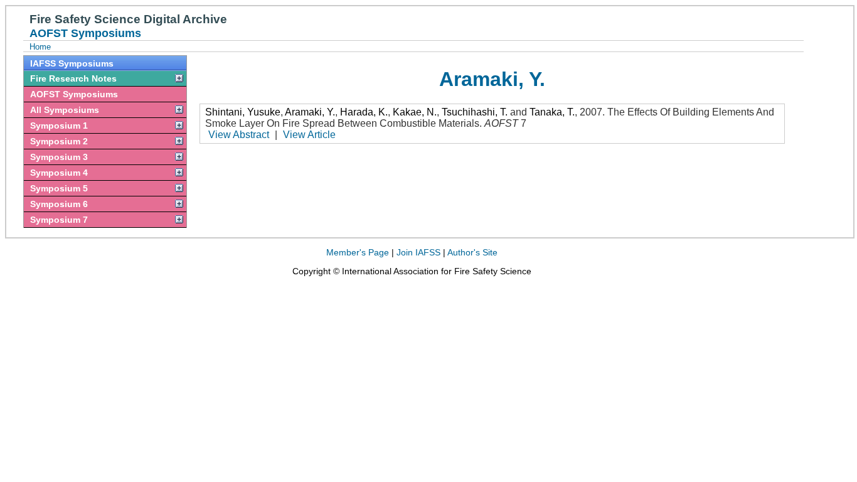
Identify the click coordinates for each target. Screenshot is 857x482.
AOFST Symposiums (74, 94)
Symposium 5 (59, 188)
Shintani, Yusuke (242, 112)
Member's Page (357, 252)
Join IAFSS (418, 252)
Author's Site (472, 252)
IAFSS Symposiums (72, 63)
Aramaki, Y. (310, 112)
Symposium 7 (59, 220)
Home (40, 46)
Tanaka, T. (552, 112)
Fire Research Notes (73, 78)
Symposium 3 (59, 157)
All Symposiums (64, 110)
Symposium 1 (59, 125)
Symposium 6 (59, 204)
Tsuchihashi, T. (475, 112)
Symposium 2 (59, 141)
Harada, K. (364, 112)
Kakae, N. (415, 112)
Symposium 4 (59, 173)
